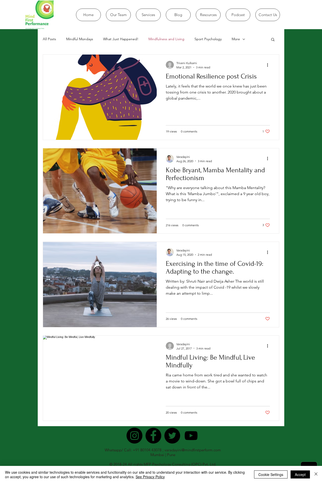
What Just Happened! (120, 39)
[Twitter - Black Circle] (172, 436)
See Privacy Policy (150, 476)
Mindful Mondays (79, 39)
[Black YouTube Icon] (191, 436)
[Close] (316, 474)
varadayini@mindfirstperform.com (193, 450)
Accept (300, 474)
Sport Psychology (208, 39)
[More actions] (269, 65)
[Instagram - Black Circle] (134, 436)
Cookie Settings (270, 474)
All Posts (49, 39)
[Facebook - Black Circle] (153, 436)
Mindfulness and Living (166, 39)
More (236, 39)
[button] (272, 39)
